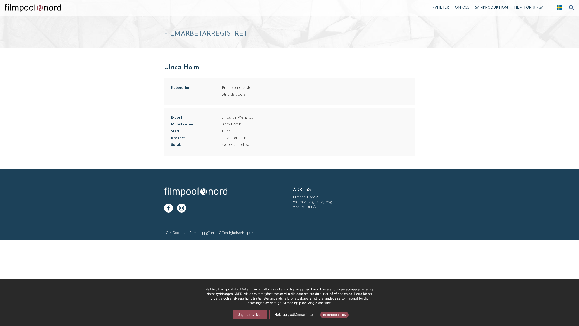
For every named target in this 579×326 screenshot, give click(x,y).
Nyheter (440, 8)
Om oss (462, 8)
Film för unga (528, 8)
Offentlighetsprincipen (236, 232)
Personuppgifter (201, 232)
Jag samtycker (250, 314)
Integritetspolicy (334, 314)
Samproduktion (491, 8)
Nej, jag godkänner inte (293, 314)
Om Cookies (175, 232)
